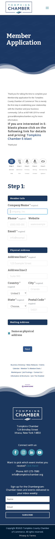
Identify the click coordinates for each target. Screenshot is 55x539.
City (35, 283)
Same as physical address (22, 333)
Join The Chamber (37, 376)
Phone (17, 218)
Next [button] (27, 349)
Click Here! (32, 465)
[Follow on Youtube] (39, 452)
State (16, 299)
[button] (47, 7)
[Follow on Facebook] (15, 452)
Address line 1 (21, 257)
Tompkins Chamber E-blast (24, 137)
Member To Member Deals (31, 368)
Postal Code (36, 301)
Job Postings (27, 372)
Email (16, 231)
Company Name (23, 205)
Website (33, 218)
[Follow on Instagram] (23, 452)
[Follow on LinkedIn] (31, 452)
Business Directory (18, 365)
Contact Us (38, 372)
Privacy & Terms (27, 535)
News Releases (32, 365)
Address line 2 (17, 270)
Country (14, 284)
